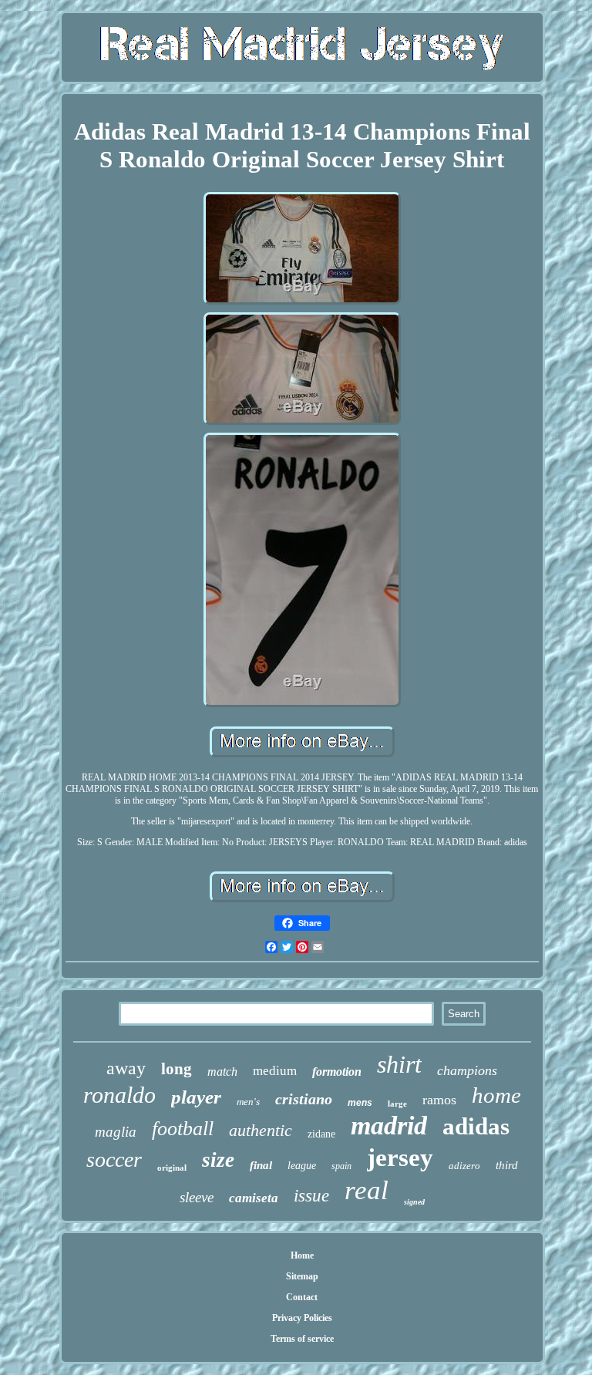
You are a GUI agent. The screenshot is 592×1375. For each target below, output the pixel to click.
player (196, 1097)
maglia (115, 1132)
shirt (399, 1064)
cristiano (303, 1098)
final (261, 1165)
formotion (337, 1071)
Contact (302, 1297)
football (183, 1128)
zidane (321, 1134)
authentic (260, 1130)
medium (275, 1070)
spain (341, 1166)
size (218, 1159)
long (176, 1069)
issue (311, 1195)
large (397, 1103)
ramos (439, 1099)
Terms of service (302, 1338)
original (172, 1167)
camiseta (253, 1198)
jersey (400, 1157)
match (222, 1071)
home (496, 1095)
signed (414, 1202)
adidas (476, 1126)
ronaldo (119, 1094)
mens (360, 1102)
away (126, 1068)
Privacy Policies (302, 1318)
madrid (389, 1125)
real (366, 1190)
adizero (464, 1165)
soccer (114, 1159)
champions (467, 1070)
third (507, 1165)
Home (302, 1255)
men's (248, 1101)
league (302, 1165)
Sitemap (302, 1276)
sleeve (197, 1197)
